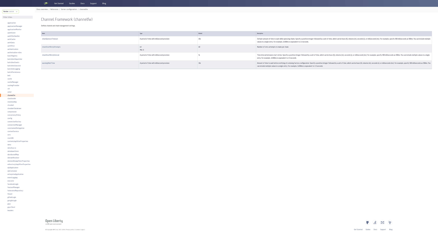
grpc (9, 204)
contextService (13, 131)
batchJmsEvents (13, 62)
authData (11, 43)
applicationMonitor (15, 29)
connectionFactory (14, 122)
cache (10, 79)
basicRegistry (12, 56)
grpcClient (11, 207)
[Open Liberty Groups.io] (382, 222)
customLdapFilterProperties (18, 141)
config (10, 118)
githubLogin (12, 197)
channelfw (11, 95)
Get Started (59, 3)
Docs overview (42, 9)
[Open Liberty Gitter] (389, 222)
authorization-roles (15, 52)
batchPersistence (14, 72)
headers (10, 210)
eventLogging (12, 177)
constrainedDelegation (16, 128)
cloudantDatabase (14, 108)
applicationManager (15, 26)
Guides (72, 3)
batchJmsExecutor (14, 66)
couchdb (11, 138)
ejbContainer (12, 171)
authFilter (11, 46)
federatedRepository (15, 191)
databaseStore (13, 151)
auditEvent (12, 33)
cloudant (11, 105)
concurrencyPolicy (14, 115)
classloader (12, 98)
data (9, 145)
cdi (9, 89)
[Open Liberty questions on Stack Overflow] (374, 222)
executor (11, 181)
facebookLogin (13, 184)
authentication (13, 49)
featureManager (14, 187)
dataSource (12, 148)
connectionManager (15, 125)
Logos (82, 229)
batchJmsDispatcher (15, 59)
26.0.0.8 (11, 11)
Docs (83, 3)
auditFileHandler (14, 36)
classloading (12, 102)
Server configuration (69, 9)
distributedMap (13, 154)
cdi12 (9, 92)
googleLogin (12, 200)
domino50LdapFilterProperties (19, 161)
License (77, 229)
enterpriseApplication (15, 174)
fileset (10, 194)
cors (9, 135)
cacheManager (13, 82)
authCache (11, 39)
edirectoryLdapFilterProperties (19, 164)
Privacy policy (70, 229)
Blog (104, 3)
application (12, 23)
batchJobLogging (14, 69)
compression (12, 112)
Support (93, 3)
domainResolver (13, 158)
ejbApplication (13, 168)
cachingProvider (13, 85)
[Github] (367, 222)
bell (9, 75)
